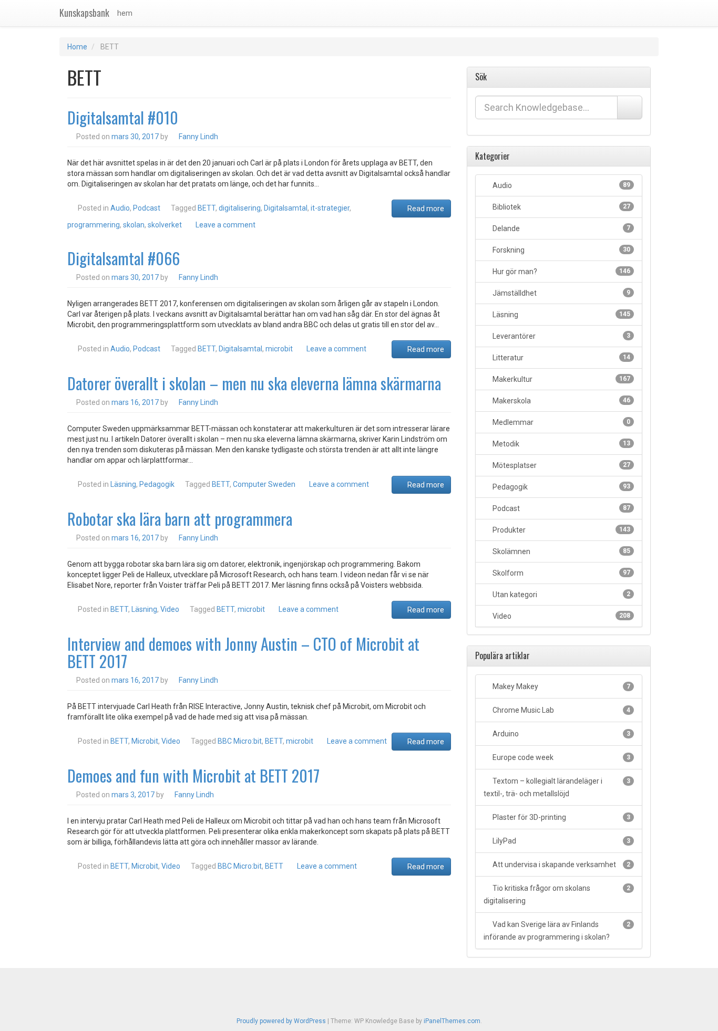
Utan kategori (561, 594)
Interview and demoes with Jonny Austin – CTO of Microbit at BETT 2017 (243, 652)
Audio (120, 208)
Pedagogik (157, 484)
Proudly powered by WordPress (281, 1021)
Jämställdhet (561, 293)
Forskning (561, 250)
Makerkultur (561, 379)
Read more (425, 208)
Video (169, 609)
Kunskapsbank (84, 12)
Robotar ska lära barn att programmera (179, 518)
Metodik (561, 444)
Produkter (561, 530)
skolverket (165, 225)
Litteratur (561, 357)
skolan (134, 225)
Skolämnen (561, 551)
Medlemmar (561, 422)
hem (124, 13)
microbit (279, 349)
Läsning (123, 484)
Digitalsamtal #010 (122, 117)
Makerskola (561, 401)
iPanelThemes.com (452, 1021)
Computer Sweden (264, 484)
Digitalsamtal (285, 208)
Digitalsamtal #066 (123, 258)
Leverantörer (561, 336)
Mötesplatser (561, 465)
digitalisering (240, 208)
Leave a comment (225, 225)
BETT (207, 208)
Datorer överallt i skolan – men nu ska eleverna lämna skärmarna (254, 383)
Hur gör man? (561, 271)
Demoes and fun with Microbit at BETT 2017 (193, 775)
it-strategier (330, 208)
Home (77, 47)
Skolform (561, 573)
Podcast (146, 208)
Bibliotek (561, 207)
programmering (93, 225)
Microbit (144, 741)
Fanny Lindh (198, 136)
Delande (561, 228)
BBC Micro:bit (240, 741)
